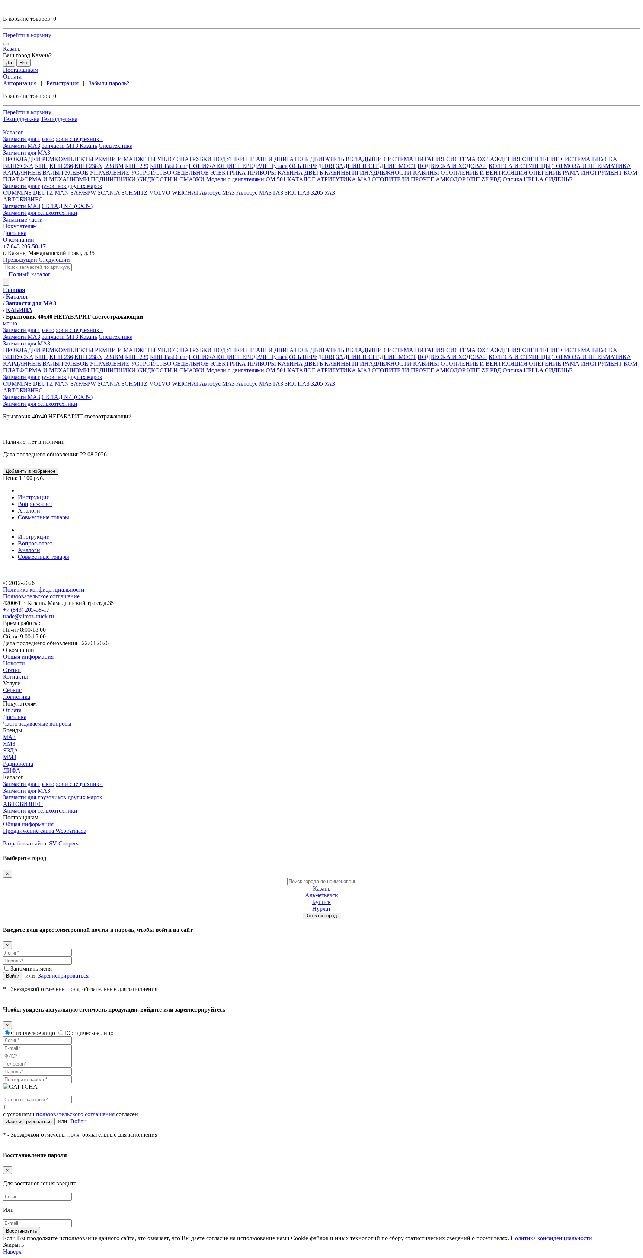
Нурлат (321, 908)
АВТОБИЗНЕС (23, 804)
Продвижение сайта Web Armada (44, 831)
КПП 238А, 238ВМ (99, 166)
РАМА (571, 172)
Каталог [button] (13, 132)
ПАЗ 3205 (310, 193)
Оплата (12, 76)
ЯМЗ (9, 744)
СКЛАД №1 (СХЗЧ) (67, 206)
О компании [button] (18, 239)
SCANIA (108, 193)
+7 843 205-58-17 (24, 246)
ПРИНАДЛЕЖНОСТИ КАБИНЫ (395, 172)
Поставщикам (20, 70)
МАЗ (9, 737)
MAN (62, 193)
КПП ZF (478, 179)
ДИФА (11, 770)
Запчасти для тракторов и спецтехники (53, 784)
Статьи (12, 670)
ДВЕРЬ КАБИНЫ (327, 172)
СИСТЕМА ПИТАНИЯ (414, 159)
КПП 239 (136, 166)
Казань (321, 888)
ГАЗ (278, 193)
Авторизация (19, 83)
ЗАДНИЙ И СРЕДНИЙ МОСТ (376, 166)
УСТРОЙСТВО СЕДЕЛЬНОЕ (170, 172)
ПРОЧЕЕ (422, 179)
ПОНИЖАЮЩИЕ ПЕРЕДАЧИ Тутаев (238, 166)
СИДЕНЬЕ (559, 179)
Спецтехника (115, 146)
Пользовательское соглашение (41, 596)
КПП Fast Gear (168, 166)
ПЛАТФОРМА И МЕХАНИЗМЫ (46, 179)
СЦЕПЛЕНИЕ (540, 159)
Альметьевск (321, 895)
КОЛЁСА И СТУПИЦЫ (520, 166)
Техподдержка (21, 119)
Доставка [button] (14, 233)
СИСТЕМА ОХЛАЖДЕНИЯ (483, 159)
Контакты (15, 676)
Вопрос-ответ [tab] (35, 504)
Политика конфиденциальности (43, 589)
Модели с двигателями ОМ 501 (246, 179)
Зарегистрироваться (63, 975)
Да (9, 63)
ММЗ (9, 757)
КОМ (630, 172)
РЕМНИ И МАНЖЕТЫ (125, 159)
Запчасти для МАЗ (26, 790)
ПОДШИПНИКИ (113, 179)
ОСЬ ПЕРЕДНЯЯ (312, 166)
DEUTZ (43, 193)
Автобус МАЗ (217, 193)
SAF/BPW (83, 193)
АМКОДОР (451, 179)
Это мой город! (322, 915)
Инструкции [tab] (34, 497)
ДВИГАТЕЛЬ (291, 159)
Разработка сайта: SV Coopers (40, 843)
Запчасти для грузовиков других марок (52, 797)
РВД (495, 179)
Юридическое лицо (88, 1033)
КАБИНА (290, 172)
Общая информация (28, 656)
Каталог (13, 777)
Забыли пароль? (109, 83)
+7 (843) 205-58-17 (26, 609)
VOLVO (159, 193)
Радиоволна (18, 764)
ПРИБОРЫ (261, 172)
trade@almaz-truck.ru (28, 616)
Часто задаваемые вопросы (37, 723)
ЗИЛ (290, 193)
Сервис (12, 690)
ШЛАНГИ (259, 159)
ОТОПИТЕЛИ (390, 179)
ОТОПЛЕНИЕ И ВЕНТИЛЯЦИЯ (484, 172)
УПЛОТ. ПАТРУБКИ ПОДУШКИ (200, 159)
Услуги (12, 683)
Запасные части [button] (23, 219)
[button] (321, 139)
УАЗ (329, 193)
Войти (12, 976)
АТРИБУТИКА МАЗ (343, 179)
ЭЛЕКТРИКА (228, 172)
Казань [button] (11, 48)
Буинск (321, 902)
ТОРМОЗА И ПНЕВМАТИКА (591, 166)
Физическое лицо (33, 1033)
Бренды (12, 730)
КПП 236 (61, 166)
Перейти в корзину (27, 35)
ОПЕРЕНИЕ (545, 172)
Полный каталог (30, 274)
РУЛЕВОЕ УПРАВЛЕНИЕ (95, 172)
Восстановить (21, 1231)
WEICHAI (185, 193)
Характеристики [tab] (39, 490)
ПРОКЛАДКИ (22, 159)
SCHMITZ (134, 193)
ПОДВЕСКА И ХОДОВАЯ (452, 166)
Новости (14, 663)
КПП (41, 166)
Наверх (12, 1251)
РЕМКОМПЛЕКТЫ (67, 159)
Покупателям (20, 703)
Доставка (14, 717)
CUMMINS (17, 193)
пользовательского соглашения (75, 1114)
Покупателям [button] (20, 226)
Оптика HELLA (523, 179)
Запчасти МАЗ (21, 146)
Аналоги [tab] (29, 510)
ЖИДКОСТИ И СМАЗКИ (171, 179)
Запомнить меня (31, 968)
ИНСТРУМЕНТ (601, 172)
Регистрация (63, 83)
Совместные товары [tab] (43, 517)
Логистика (16, 697)
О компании (18, 650)
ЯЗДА (10, 750)
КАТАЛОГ (301, 179)
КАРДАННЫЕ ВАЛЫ (31, 172)
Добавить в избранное (30, 471)
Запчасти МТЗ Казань (69, 146)
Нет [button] (23, 63)
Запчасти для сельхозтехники (40, 404)
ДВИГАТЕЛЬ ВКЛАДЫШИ (346, 159)
